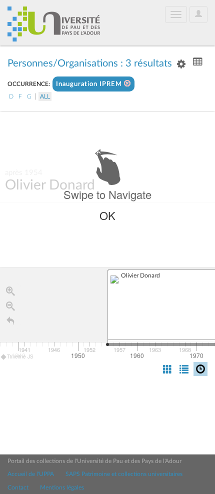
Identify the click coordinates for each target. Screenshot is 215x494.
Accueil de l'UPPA (31, 474)
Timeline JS (20, 356)
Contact (18, 487)
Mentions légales (62, 487)
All (45, 97)
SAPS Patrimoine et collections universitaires (124, 474)
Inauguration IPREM (90, 84)
